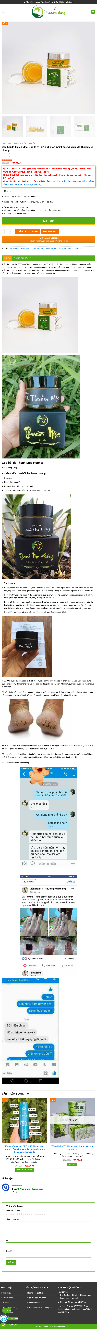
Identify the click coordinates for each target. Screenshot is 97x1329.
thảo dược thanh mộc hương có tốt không (66, 248)
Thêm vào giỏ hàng (27, 231)
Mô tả (7, 258)
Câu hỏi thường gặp (35, 1303)
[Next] (90, 68)
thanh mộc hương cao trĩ (41, 248)
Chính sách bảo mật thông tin (39, 1307)
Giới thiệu (7, 1293)
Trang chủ (6, 143)
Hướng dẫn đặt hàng (35, 1293)
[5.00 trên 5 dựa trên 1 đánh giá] (48, 160)
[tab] (7, 258)
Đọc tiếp (72, 1164)
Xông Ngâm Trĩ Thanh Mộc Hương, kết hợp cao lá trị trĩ (72, 1147)
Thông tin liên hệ (22, 258)
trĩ (82, 248)
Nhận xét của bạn (13, 1219)
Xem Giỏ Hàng (49, 231)
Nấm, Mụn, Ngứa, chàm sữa (24, 143)
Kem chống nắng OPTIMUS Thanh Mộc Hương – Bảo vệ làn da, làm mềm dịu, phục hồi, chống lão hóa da (24, 1149)
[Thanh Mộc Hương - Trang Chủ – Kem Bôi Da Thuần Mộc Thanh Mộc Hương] (48, 11)
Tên (8, 1240)
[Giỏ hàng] (93, 12)
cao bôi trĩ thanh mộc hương (20, 248)
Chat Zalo (14, 1319)
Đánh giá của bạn (13, 1211)
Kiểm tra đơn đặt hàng (36, 1298)
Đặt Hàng (48, 221)
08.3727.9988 (13, 1325)
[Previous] (7, 68)
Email (9, 1251)
